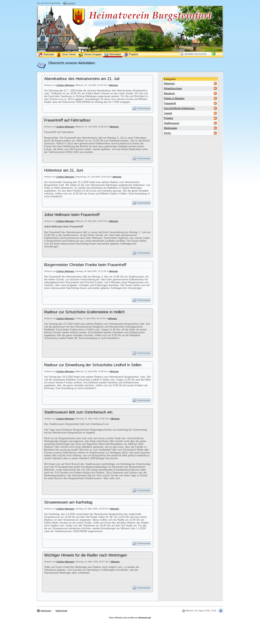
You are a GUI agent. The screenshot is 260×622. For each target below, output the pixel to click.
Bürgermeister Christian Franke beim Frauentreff (85, 265)
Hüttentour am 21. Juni (63, 170)
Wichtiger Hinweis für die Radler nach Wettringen (85, 555)
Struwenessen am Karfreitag (68, 502)
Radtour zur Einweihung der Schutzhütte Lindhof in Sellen (92, 365)
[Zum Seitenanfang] (221, 610)
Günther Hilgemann (65, 85)
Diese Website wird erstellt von (130, 617)
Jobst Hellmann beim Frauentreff (72, 215)
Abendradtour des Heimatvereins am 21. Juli (81, 79)
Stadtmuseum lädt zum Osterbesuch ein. (78, 412)
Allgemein (113, 85)
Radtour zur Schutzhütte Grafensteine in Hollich (84, 312)
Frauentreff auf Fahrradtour (67, 120)
